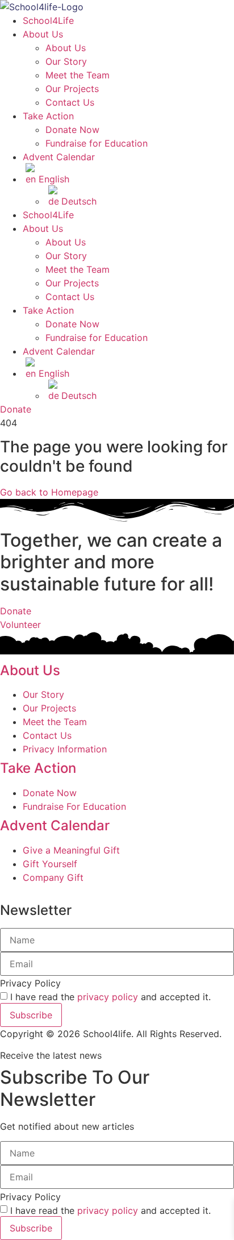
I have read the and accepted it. (110, 996)
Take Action (48, 116)
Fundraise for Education (96, 143)
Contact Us (69, 102)
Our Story (66, 61)
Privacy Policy (30, 983)
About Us (43, 34)
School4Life (48, 20)
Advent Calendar (59, 157)
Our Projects (72, 88)
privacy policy (107, 996)
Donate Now (72, 129)
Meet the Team (77, 75)
